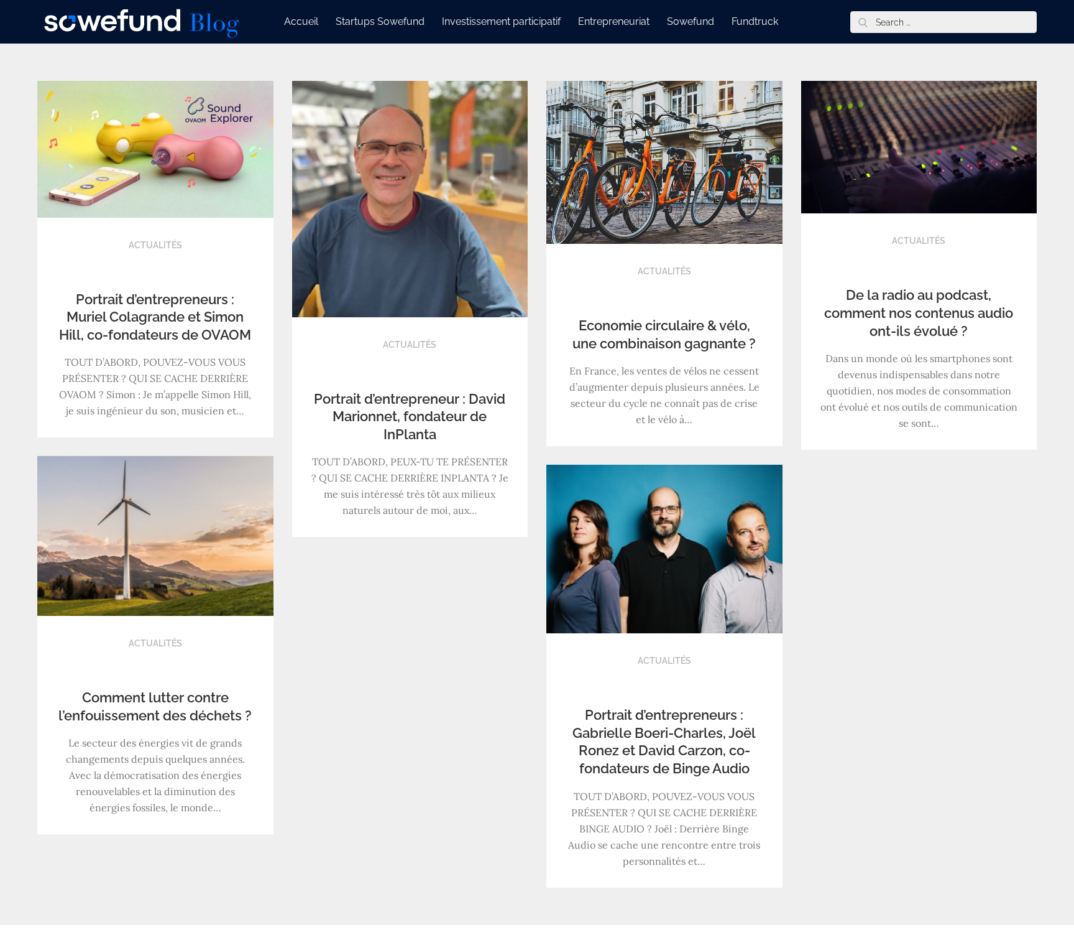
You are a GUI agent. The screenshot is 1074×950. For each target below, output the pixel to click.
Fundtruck (755, 21)
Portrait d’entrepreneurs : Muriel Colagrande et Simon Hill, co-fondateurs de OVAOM (155, 317)
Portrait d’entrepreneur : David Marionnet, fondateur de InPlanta (409, 416)
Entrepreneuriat (613, 21)
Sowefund (690, 21)
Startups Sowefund (380, 21)
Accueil (301, 21)
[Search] (862, 22)
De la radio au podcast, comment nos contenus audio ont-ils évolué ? (918, 312)
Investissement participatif (501, 21)
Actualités (155, 245)
